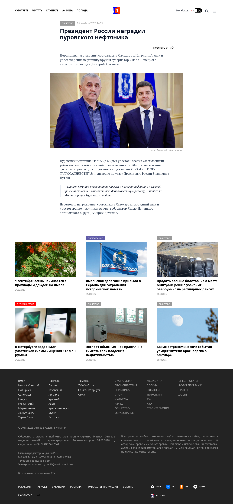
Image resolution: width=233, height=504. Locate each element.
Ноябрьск (182, 10)
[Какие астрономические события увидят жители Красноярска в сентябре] (187, 325)
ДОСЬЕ (182, 394)
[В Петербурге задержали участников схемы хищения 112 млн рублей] (45, 325)
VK (173, 486)
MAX (158, 486)
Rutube (160, 495)
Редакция (24, 486)
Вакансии (58, 486)
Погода (82, 10)
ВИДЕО (183, 390)
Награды (41, 486)
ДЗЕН (202, 486)
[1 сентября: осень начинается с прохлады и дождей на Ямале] (45, 259)
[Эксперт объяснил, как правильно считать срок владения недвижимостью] (116, 325)
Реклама (75, 486)
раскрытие (25, 495)
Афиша (67, 10)
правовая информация (102, 486)
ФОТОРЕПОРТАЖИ (190, 385)
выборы (128, 486)
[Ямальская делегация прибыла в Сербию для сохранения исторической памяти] (116, 259)
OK (186, 486)
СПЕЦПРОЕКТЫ (188, 381)
